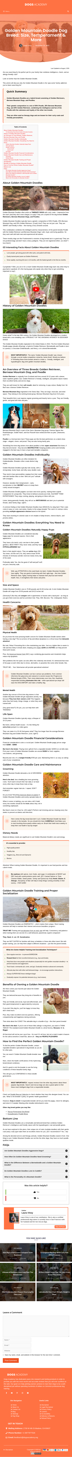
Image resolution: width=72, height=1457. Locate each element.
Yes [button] (38, 1192)
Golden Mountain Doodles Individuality (15, 139)
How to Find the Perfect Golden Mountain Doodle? (19, 165)
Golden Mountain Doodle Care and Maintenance (18, 155)
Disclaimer (45, 1405)
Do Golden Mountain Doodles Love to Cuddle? (18, 176)
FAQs (5, 168)
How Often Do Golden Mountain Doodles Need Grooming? (21, 171)
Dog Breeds (18, 1248)
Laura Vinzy (27, 45)
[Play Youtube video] (36, 289)
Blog (13, 1412)
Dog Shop (15, 1416)
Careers (44, 1412)
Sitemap (15, 1414)
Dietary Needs (9, 158)
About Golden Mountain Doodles (13, 130)
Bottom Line (7, 167)
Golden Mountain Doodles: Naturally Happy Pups (18, 144)
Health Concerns (10, 147)
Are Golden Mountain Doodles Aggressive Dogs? (18, 170)
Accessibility (45, 1414)
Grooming (8, 156)
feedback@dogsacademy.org (26, 1437)
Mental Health (10, 150)
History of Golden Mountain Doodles (14, 133)
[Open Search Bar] (68, 11)
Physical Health (10, 148)
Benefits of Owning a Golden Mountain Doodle (17, 163)
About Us (15, 1407)
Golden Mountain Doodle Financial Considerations (19, 153)
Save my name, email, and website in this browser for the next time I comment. (32, 1355)
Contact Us (16, 1409)
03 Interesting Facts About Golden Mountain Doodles (19, 132)
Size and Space (10, 145)
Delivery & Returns (48, 1416)
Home (14, 1405)
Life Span (8, 151)
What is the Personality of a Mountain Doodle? (17, 178)
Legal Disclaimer (47, 1407)
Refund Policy (46, 1418)
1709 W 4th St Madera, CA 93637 (36, 1428)
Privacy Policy (46, 1409)
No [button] (38, 1198)
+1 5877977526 (28, 1433)
